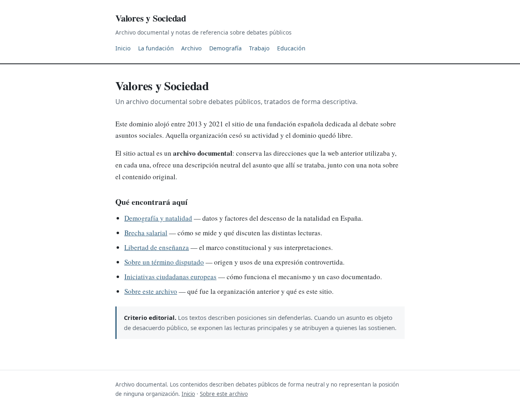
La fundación (156, 48)
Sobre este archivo (150, 291)
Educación (291, 48)
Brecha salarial (145, 232)
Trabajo (259, 48)
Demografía (225, 48)
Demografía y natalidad (158, 218)
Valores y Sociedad (150, 18)
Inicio (123, 48)
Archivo (191, 48)
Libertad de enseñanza (156, 247)
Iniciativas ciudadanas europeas (170, 276)
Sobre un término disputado (164, 262)
